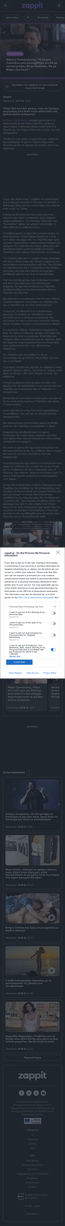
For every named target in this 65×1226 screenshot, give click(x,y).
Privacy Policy (49, 673)
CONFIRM (19, 662)
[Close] (59, 553)
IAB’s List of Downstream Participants (36, 597)
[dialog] (32, 613)
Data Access (32, 673)
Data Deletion (15, 673)
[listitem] (32, 606)
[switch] (53, 613)
